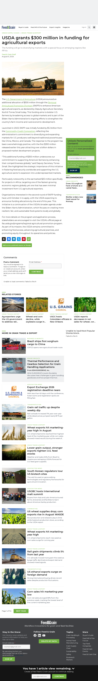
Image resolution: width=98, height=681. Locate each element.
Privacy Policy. (84, 167)
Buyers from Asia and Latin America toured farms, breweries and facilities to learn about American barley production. (45, 500)
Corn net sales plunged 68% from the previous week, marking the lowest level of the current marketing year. (45, 600)
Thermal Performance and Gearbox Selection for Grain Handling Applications (44, 364)
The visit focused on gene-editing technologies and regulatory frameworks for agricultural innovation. (45, 479)
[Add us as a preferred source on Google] (29, 239)
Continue (59, 676)
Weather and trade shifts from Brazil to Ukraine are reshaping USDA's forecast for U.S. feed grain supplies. (44, 459)
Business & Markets (35, 338)
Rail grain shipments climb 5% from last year (45, 553)
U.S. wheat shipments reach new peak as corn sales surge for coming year (44, 539)
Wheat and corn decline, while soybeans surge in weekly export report (36, 319)
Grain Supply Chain (10, 33)
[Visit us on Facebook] (35, 635)
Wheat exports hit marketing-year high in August (45, 429)
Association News (34, 384)
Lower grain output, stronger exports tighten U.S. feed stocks (45, 450)
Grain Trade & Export (31, 33)
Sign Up (73, 170)
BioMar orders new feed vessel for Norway (74, 199)
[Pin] (24, 239)
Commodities (32, 508)
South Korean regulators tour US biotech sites (45, 472)
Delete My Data (49, 641)
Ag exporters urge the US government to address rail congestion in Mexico (12, 319)
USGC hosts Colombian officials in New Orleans (61, 319)
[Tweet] (19, 239)
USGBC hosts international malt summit (43, 493)
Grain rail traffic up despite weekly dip (43, 409)
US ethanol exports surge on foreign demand (44, 573)
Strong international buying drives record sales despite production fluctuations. (44, 579)
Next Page (21, 611)
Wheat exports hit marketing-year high (45, 533)
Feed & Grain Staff (9, 54)
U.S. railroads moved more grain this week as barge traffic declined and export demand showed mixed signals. (45, 560)
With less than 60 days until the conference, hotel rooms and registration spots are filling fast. (45, 395)
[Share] (9, 239)
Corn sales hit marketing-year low (45, 593)
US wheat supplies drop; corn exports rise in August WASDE (45, 513)
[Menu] (94, 27)
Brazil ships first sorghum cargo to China (42, 343)
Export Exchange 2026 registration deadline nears (43, 389)
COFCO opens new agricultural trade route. (45, 347)
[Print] (4, 239)
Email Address (35, 262)
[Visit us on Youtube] (43, 635)
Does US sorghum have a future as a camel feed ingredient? (74, 186)
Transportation (73, 194)
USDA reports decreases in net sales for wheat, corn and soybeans (84, 319)
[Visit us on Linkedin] (39, 635)
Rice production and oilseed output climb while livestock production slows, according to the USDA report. (45, 520)
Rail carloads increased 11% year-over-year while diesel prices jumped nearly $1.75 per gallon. (45, 416)
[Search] (89, 27)
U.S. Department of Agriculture (20, 99)
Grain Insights (72, 181)
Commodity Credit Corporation (20, 131)
